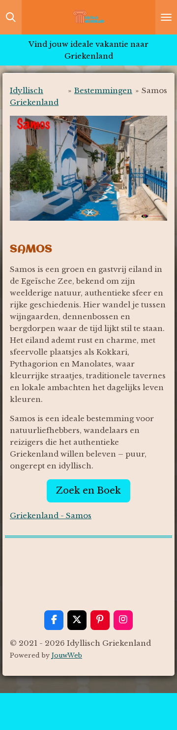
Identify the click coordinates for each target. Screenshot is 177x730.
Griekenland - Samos (50, 515)
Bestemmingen (103, 90)
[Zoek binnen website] (11, 17)
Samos (154, 90)
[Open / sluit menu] (166, 17)
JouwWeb (67, 655)
